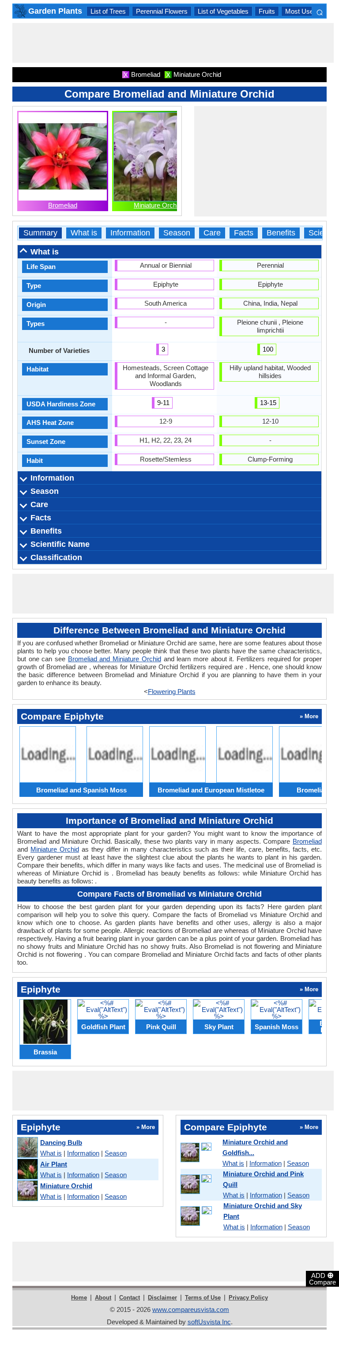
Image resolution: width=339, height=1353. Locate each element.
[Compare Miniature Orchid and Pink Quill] (200, 1185)
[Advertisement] (173, 43)
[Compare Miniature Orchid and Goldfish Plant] (200, 1153)
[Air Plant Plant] (27, 1169)
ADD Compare (322, 1278)
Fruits (267, 11)
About (103, 1297)
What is (84, 233)
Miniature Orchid (157, 205)
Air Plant (53, 1164)
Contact (129, 1297)
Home (79, 1297)
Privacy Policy (248, 1297)
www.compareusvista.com (190, 1309)
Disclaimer (162, 1297)
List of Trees (108, 11)
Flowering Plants (172, 691)
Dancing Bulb (61, 1142)
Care (212, 233)
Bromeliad (62, 205)
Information (130, 233)
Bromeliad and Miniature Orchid (114, 659)
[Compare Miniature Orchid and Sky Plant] (200, 1216)
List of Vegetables (223, 11)
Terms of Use (203, 1297)
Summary (40, 233)
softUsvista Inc (209, 1322)
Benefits (281, 233)
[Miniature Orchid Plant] (27, 1191)
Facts (243, 233)
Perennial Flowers (162, 11)
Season (176, 233)
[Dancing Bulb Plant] (27, 1148)
